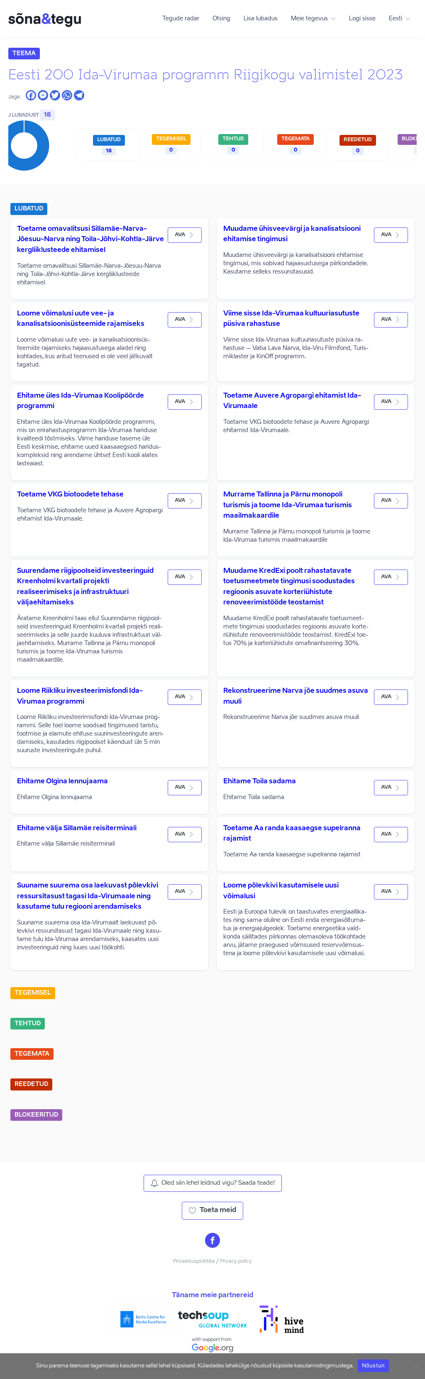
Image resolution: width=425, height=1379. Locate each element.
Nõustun (373, 1365)
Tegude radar (180, 19)
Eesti (395, 19)
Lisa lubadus (261, 19)
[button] (185, 235)
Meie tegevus (309, 19)
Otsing (221, 19)
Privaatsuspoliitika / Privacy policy (212, 1261)
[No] (414, 1366)
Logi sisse (362, 19)
